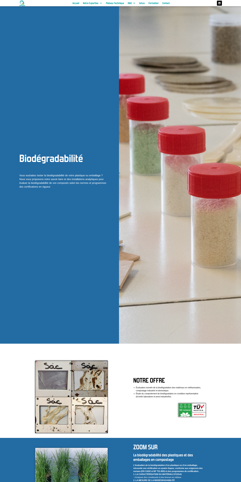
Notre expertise (90, 3)
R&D (130, 3)
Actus (142, 3)
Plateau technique (115, 3)
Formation (153, 3)
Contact (166, 3)
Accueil (75, 3)
